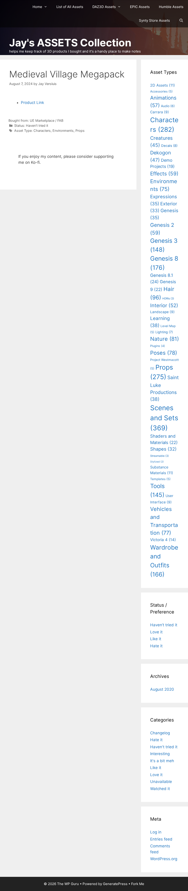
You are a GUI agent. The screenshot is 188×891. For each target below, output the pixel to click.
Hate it (156, 646)
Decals (169, 146)
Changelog (160, 733)
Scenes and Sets (164, 418)
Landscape (162, 312)
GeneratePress (115, 884)
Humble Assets (171, 7)
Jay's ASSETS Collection (70, 42)
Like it (155, 639)
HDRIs (168, 298)
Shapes (163, 449)
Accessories (161, 91)
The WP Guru (68, 884)
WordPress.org (163, 859)
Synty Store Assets (154, 20)
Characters (42, 130)
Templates (160, 479)
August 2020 (162, 689)
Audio (168, 106)
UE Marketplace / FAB (46, 120)
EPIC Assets (140, 7)
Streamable (159, 455)
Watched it (160, 788)
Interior (164, 305)
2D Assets (162, 85)
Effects (164, 173)
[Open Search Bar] (181, 20)
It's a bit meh (162, 761)
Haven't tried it (37, 125)
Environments (63, 130)
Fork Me (137, 884)
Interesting (160, 753)
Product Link (32, 102)
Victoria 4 (163, 539)
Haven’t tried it (163, 625)
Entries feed (161, 839)
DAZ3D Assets (104, 7)
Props (80, 130)
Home (37, 7)
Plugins (157, 346)
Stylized (157, 461)
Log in (155, 832)
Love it (156, 632)
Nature (164, 339)
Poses (163, 352)
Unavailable (161, 781)
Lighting (164, 332)
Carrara (159, 112)
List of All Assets (69, 7)
